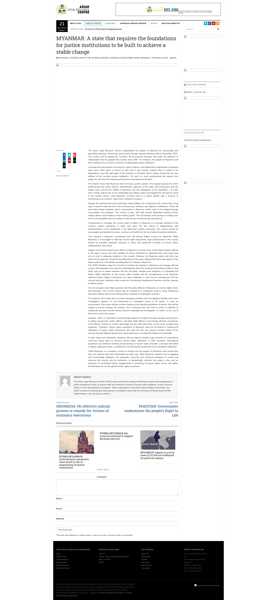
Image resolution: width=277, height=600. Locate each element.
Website (60, 519)
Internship (145, 562)
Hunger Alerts (61, 562)
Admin (173, 58)
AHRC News (61, 557)
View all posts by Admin (100, 394)
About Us (145, 554)
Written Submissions (142, 58)
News (58, 554)
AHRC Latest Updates (196, 85)
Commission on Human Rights (121, 58)
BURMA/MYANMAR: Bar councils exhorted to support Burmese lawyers (116, 436)
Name (59, 498)
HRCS (101, 562)
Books (154, 23)
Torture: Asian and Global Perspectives (114, 557)
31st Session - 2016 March (68, 58)
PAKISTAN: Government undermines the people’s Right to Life (151, 410)
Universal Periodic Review (133, 23)
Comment (101, 477)
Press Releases (62, 565)
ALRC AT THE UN (93, 23)
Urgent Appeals (62, 559)
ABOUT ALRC (75, 23)
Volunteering (146, 565)
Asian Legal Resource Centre (111, 593)
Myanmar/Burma (62, 176)
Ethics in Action (105, 559)
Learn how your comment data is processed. (112, 535)
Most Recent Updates (62, 26)
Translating (145, 568)
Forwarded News (63, 568)
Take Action (145, 557)
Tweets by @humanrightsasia (197, 140)
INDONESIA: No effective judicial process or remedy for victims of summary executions (83, 410)
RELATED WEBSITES (171, 23)
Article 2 (102, 554)
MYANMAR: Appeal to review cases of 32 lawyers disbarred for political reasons (157, 455)
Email (59, 508)
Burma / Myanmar (101, 58)
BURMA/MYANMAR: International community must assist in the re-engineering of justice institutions (74, 462)
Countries (110, 23)
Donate (144, 559)
